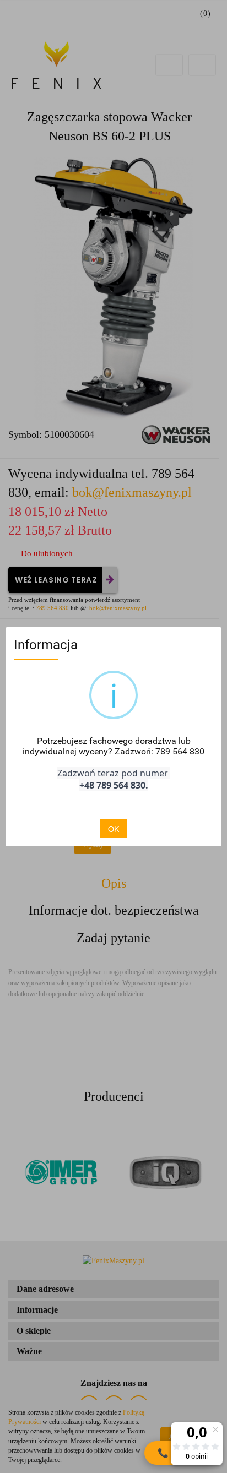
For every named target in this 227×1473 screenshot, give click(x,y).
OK (113, 828)
